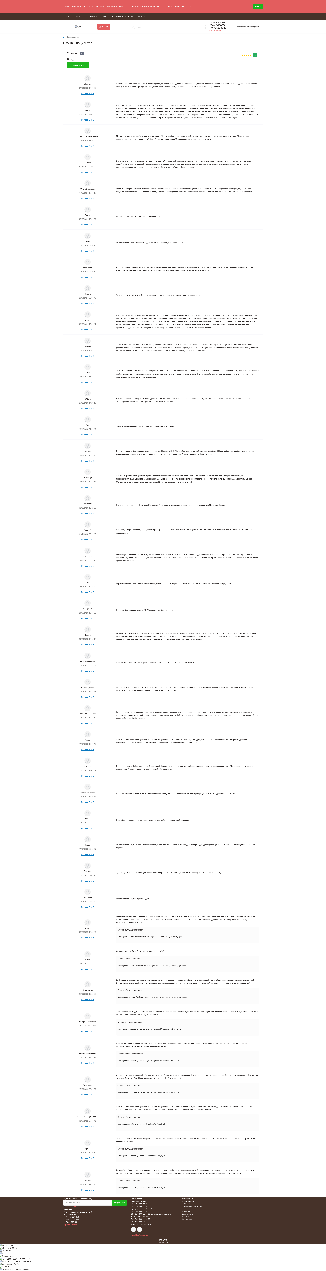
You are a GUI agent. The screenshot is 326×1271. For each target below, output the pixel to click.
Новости (94, 16)
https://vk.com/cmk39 (133, 1229)
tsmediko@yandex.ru (139, 1235)
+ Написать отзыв (78, 65)
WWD (165, 1240)
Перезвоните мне (70, 1225)
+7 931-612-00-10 (217, 28)
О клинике (186, 1204)
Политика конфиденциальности (87, 1207)
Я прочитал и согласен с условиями (92, 1207)
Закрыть (258, 6)
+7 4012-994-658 (217, 23)
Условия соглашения (190, 1209)
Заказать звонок (215, 30)
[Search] (134, 27)
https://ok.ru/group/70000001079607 (139, 1229)
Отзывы (105, 16)
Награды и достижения (122, 16)
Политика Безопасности (192, 1206)
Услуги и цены (80, 16)
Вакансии (186, 1211)
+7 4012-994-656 (217, 25)
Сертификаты (187, 1214)
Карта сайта (187, 1219)
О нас (67, 16)
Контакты (141, 16)
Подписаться (119, 1203)
